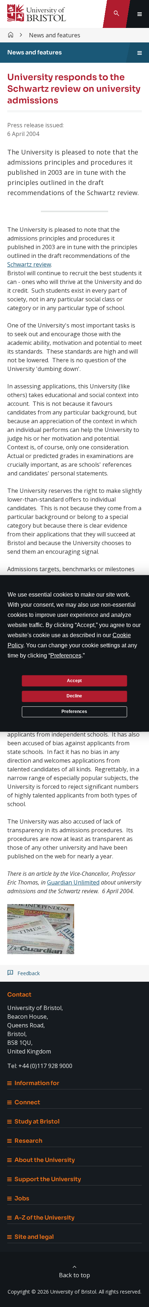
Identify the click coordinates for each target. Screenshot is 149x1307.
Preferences (74, 711)
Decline (74, 695)
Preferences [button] (65, 655)
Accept (74, 680)
